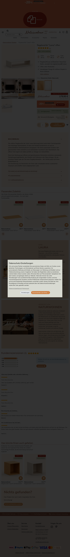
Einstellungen (25, 292)
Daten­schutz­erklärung (15, 288)
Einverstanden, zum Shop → (40, 292)
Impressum (26, 288)
